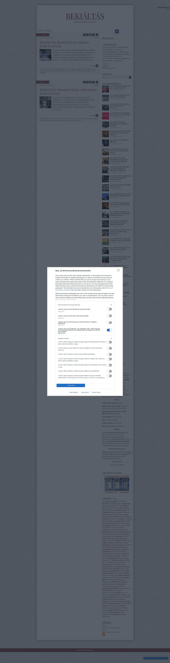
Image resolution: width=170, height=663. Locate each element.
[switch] (109, 309)
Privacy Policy (96, 392)
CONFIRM (70, 385)
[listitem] (85, 305)
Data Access (85, 392)
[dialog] (85, 331)
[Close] (119, 271)
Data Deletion (74, 392)
